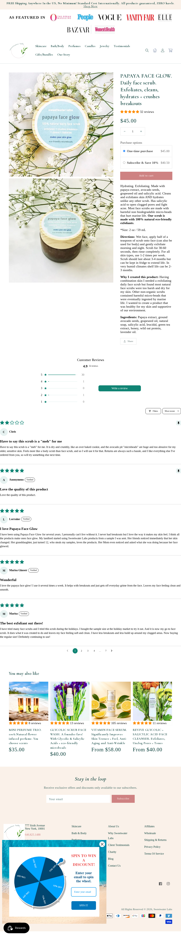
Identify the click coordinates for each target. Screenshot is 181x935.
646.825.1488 (32, 834)
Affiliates (149, 826)
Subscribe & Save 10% (143, 162)
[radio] (124, 151)
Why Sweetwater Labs (117, 836)
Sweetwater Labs (163, 909)
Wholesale (150, 833)
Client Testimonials (118, 845)
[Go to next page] (112, 650)
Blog (110, 858)
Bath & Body (79, 833)
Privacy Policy (152, 846)
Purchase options (131, 142)
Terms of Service (154, 853)
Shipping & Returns (155, 839)
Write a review (120, 388)
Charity (112, 851)
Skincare (76, 826)
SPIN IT (83, 905)
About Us (113, 826)
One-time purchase (140, 151)
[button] (147, 50)
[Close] (102, 844)
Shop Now (90, 6)
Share (130, 341)
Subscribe (123, 798)
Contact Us (114, 865)
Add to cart (146, 175)
